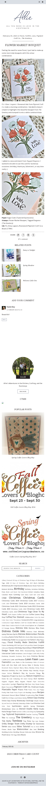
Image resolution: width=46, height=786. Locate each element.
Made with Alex (7, 665)
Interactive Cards (8, 653)
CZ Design (5, 628)
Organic (4, 682)
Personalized (10, 687)
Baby (25, 586)
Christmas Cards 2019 (18, 603)
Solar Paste (6, 706)
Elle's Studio (26, 637)
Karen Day (11, 307)
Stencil (22, 708)
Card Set (32, 595)
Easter (11, 637)
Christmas (15, 597)
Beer (43, 586)
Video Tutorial (23, 726)
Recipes (40, 692)
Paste (37, 684)
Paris (29, 684)
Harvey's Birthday (15, 648)
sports (26, 706)
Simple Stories (39, 701)
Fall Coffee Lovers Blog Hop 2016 (23, 507)
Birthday (19, 588)
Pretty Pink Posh (7, 692)
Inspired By (40, 651)
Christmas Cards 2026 (9, 612)
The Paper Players (38, 718)
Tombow (17, 720)
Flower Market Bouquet (23, 45)
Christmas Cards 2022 (27, 606)
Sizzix (11, 703)
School (22, 695)
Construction (6, 623)
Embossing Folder (9, 640)
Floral (22, 36)
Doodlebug (5, 637)
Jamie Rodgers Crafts (29, 653)
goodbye (30, 645)
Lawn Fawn (31, 659)
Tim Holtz (6, 721)
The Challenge (10, 718)
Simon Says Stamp (35, 697)
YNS (12, 735)
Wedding (41, 729)
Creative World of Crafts (17, 625)
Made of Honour (38, 662)
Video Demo (12, 727)
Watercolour (22, 729)
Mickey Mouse (39, 668)
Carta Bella (40, 594)
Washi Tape (12, 729)
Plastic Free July (33, 690)
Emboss (41, 637)
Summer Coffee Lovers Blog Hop (26, 711)
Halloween (5, 648)
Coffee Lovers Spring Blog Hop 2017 (23, 557)
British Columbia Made (36, 592)
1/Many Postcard (7, 580)
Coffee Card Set (22, 614)
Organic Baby (14, 682)
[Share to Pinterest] (28, 235)
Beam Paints (37, 586)
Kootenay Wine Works (23, 656)
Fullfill (28, 36)
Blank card (9, 592)
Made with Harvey (20, 665)
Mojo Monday (34, 670)
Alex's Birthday (39, 583)
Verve (4, 726)
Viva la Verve (35, 726)
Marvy (22, 668)
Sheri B (8, 698)
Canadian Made (7, 595)
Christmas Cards (33, 597)
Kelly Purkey (40, 653)
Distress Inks (22, 628)
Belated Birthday (7, 589)
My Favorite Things (33, 673)
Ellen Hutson (34, 637)
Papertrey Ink (22, 684)
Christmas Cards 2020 (36, 603)
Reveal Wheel (15, 695)
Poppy (42, 690)
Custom (41, 625)
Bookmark (24, 592)
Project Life (21, 692)
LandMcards (6, 660)
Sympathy (40, 711)
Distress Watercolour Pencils (31, 634)
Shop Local (14, 698)
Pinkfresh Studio (37, 687)
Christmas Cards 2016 (10, 601)
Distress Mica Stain (36, 628)
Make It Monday (33, 665)
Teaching (35, 714)
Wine (33, 732)
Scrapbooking (30, 695)
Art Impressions (17, 586)
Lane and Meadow (17, 659)
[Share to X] (18, 235)
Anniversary (6, 586)
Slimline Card (39, 703)
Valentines (40, 724)
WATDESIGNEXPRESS (31, 783)
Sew (36, 695)
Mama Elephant (14, 668)
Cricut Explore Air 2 (31, 625)
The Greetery (27, 38)
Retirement (5, 695)
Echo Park (18, 637)
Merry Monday (30, 668)
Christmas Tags (25, 611)
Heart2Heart (27, 648)
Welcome (28, 732)
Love (34, 36)
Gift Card (17, 645)
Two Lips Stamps (38, 721)
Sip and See (5, 703)
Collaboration (29, 617)
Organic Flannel (26, 682)
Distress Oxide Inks (13, 631)
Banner (30, 586)
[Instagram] (39, 2)
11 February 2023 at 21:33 (14, 310)
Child (4, 598)
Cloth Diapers (12, 614)
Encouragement (21, 640)
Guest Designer (38, 645)
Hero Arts (19, 651)
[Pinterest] (42, 2)
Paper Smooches (38, 681)
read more (23, 391)
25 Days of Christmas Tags (21, 580)
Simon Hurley (22, 698)
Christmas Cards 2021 (10, 606)
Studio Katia (32, 708)
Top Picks (27, 721)
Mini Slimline (24, 670)
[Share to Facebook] (23, 235)
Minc (17, 670)
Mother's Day (18, 673)
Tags (3, 714)
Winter (8, 735)
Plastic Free (22, 689)
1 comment (24, 239)
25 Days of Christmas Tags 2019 (21, 583)
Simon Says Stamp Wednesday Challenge (17, 701)
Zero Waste (21, 735)
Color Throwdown (15, 620)
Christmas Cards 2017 (28, 601)
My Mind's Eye (21, 676)
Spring (32, 706)
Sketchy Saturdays (19, 703)
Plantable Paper (9, 689)
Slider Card (30, 703)
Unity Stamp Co (27, 723)
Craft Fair (24, 623)
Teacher (29, 714)
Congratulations (38, 620)
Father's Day (35, 640)
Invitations (19, 653)
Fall (28, 640)
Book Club (17, 592)
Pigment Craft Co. (22, 687)
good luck (24, 645)
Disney (12, 628)
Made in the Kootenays (24, 662)
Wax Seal (33, 729)
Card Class (24, 595)
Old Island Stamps (27, 679)
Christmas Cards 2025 (35, 609)
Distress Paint (32, 632)
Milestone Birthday (8, 670)
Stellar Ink (15, 709)
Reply (4, 319)
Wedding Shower (19, 732)
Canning (16, 594)
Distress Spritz (12, 634)
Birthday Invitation (31, 589)
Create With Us (32, 623)
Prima (16, 692)
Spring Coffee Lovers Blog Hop (23, 457)
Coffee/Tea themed (15, 617)
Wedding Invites (7, 732)
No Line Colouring (13, 679)
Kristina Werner (37, 656)
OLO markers (39, 679)
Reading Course (31, 692)
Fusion (4, 645)
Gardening (10, 645)
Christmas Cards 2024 (18, 609)
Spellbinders (17, 706)
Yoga (15, 735)
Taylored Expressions (15, 714)
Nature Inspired (33, 675)
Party (33, 684)
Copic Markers (15, 623)
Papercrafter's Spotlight (9, 684)
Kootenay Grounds (8, 656)
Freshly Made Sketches (25, 642)
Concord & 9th (27, 620)
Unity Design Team (10, 723)
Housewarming (30, 651)
